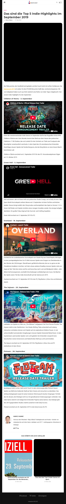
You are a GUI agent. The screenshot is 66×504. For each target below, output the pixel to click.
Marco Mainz (9, 20)
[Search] (57, 2)
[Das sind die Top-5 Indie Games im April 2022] (47, 458)
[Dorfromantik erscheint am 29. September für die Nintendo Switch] (18, 458)
